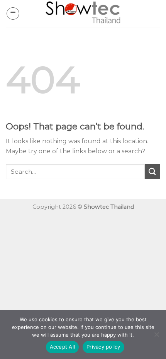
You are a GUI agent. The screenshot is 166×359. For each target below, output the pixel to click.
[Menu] (13, 13)
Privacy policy (103, 347)
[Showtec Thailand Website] (83, 13)
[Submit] (152, 171)
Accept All (62, 347)
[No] (156, 336)
